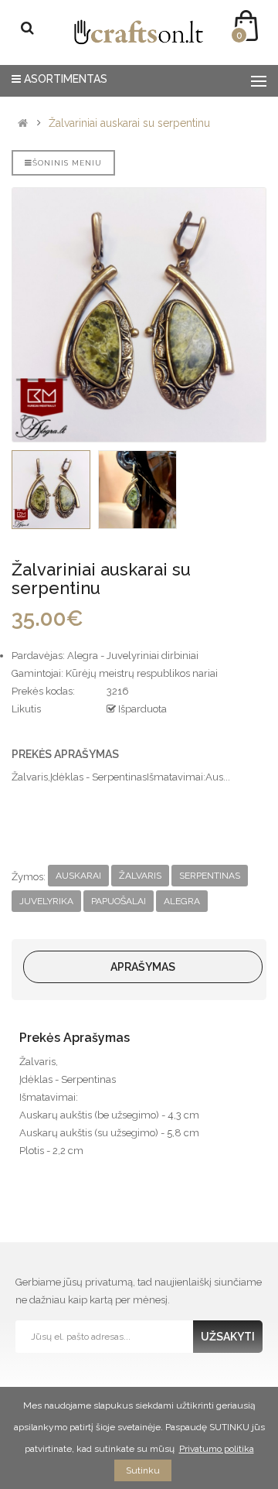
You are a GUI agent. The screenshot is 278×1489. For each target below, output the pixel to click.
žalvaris (140, 875)
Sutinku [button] (143, 1470)
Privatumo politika (216, 1448)
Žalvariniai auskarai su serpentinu (129, 123)
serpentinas (209, 875)
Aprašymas (142, 967)
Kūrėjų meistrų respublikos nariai (142, 673)
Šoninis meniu (67, 163)
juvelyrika (46, 901)
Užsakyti (228, 1336)
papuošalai (118, 901)
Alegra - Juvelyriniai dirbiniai (132, 655)
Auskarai (78, 875)
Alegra (182, 901)
